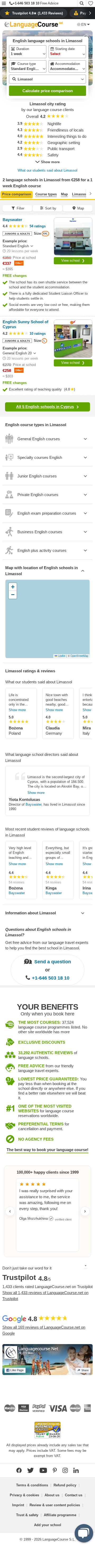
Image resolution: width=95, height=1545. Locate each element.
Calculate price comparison (47, 91)
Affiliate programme (60, 1515)
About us (52, 1495)
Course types (46, 194)
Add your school (47, 1525)
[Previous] (4, 193)
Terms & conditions (32, 1485)
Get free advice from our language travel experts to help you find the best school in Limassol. (46, 945)
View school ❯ (73, 260)
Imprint (18, 1505)
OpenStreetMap (79, 656)
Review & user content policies (55, 1505)
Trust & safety (27, 1515)
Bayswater (33, 804)
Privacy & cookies (24, 1495)
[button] (4, 4)
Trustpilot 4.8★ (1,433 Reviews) (37, 13)
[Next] (90, 193)
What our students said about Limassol (47, 170)
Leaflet (61, 656)
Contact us (73, 1495)
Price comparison (16, 194)
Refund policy (65, 1485)
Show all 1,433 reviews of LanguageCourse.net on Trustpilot (45, 1295)
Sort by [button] (50, 208)
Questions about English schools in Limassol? (38, 932)
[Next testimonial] (85, 1211)
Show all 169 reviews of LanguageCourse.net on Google (43, 1330)
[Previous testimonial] (10, 1211)
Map (64, 194)
